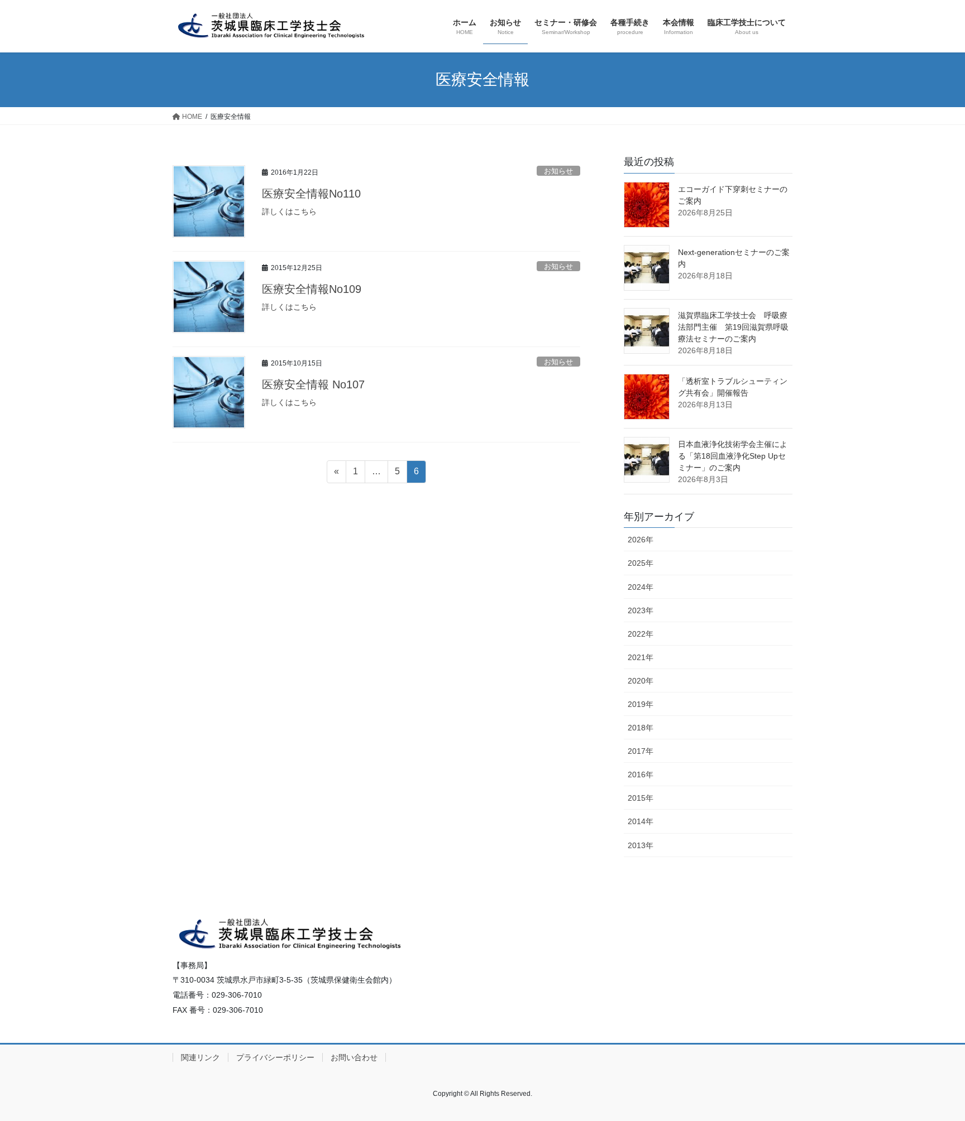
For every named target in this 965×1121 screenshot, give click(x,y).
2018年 (640, 727)
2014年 (640, 821)
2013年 (640, 845)
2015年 (640, 797)
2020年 (640, 680)
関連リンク (200, 1057)
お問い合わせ (354, 1057)
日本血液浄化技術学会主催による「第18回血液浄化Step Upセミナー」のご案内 (732, 456)
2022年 (640, 633)
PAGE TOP (932, 1078)
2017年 (640, 751)
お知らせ (558, 171)
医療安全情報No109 (311, 289)
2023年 (640, 610)
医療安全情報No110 (311, 193)
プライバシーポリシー (275, 1057)
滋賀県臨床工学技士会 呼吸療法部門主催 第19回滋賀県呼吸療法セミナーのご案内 (733, 327)
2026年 (640, 539)
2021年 (640, 657)
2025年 (640, 563)
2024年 (640, 587)
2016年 (640, 774)
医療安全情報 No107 (313, 384)
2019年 (640, 704)
